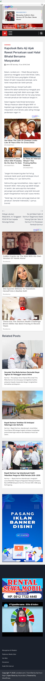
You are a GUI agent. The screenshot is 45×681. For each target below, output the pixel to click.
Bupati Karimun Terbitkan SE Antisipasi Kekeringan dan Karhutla (19, 423)
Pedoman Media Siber (9, 654)
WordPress (6, 678)
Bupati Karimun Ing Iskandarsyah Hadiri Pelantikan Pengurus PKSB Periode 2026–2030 (22, 474)
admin (8, 65)
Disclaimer (5, 662)
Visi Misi (5, 658)
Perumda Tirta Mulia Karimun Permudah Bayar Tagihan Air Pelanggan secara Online (22, 373)
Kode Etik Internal (8, 666)
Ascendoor (22, 675)
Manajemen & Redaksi (9, 650)
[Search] (41, 33)
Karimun (7, 45)
